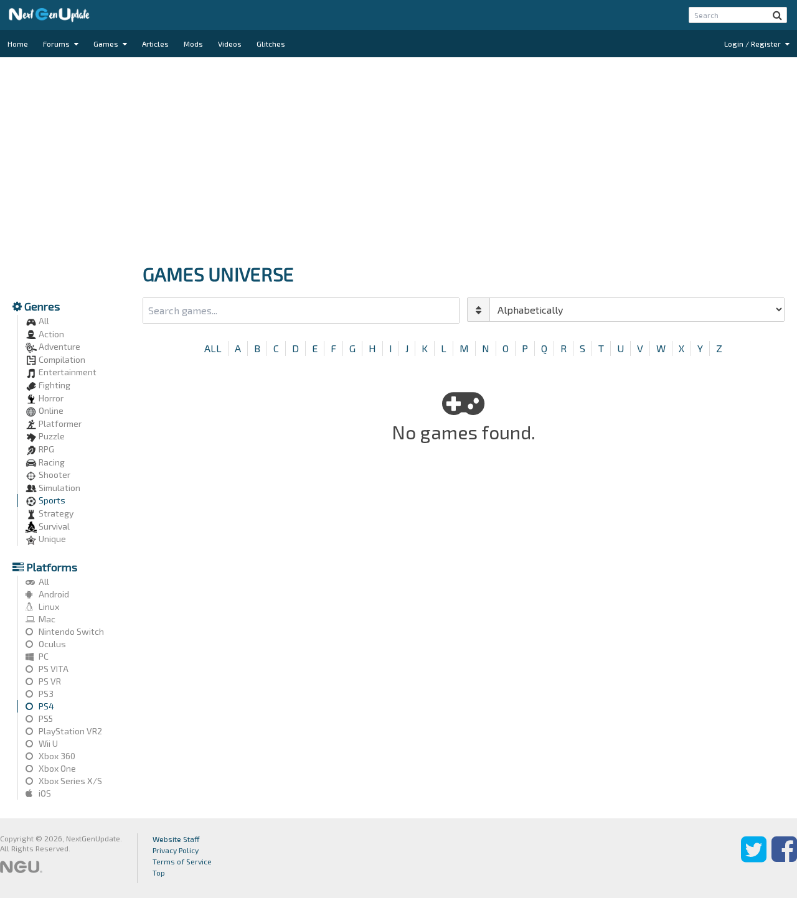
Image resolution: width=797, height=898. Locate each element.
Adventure (58, 346)
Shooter (53, 474)
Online (50, 410)
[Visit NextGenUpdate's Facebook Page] (784, 858)
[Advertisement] (398, 157)
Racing (51, 462)
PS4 (45, 706)
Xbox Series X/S (69, 780)
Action (50, 334)
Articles (155, 43)
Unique (51, 538)
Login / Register (753, 43)
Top (159, 872)
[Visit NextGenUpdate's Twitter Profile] (753, 858)
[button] (777, 15)
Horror (50, 398)
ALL (213, 348)
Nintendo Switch (70, 631)
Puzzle (51, 436)
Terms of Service (182, 861)
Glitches (271, 43)
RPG (45, 449)
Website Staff (176, 839)
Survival (53, 526)
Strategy (55, 513)
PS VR (49, 681)
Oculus (51, 643)
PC (43, 656)
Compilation (61, 359)
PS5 (45, 718)
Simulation (58, 487)
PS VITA (52, 668)
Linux (48, 606)
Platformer (59, 423)
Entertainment (67, 372)
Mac (46, 619)
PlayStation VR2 (69, 731)
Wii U (47, 743)
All (43, 321)
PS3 (45, 693)
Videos (230, 43)
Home (17, 43)
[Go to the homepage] (49, 15)
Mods (193, 43)
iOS (44, 793)
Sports (51, 500)
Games (106, 43)
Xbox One (56, 768)
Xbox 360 (56, 756)
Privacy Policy (176, 850)
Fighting (53, 385)
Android (53, 594)
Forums (57, 43)
